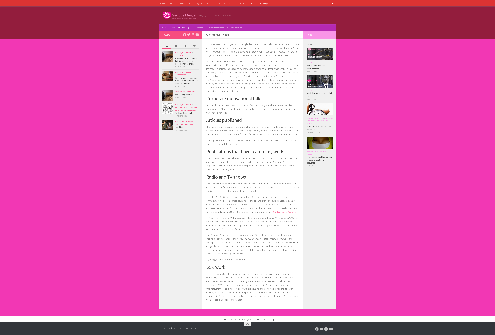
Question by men (181, 107)
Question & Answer (187, 121)
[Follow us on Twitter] (188, 34)
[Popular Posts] (175, 46)
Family (177, 92)
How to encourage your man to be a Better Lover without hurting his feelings (186, 80)
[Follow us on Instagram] (192, 34)
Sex (182, 110)
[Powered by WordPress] (171, 328)
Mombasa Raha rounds (184, 113)
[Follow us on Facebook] (184, 34)
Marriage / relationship (183, 53)
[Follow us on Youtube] (197, 34)
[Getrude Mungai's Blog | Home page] (179, 15)
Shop (231, 3)
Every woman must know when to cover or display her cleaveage (319, 160)
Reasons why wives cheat (185, 94)
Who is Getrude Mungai (259, 3)
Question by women (182, 124)
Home (163, 3)
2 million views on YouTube (284, 212)
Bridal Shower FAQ (177, 3)
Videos (309, 62)
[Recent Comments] (184, 46)
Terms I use (241, 3)
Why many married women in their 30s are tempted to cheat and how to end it (186, 61)
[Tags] (194, 46)
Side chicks (179, 127)
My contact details (204, 3)
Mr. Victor (329, 118)
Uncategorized (180, 55)
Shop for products (234, 27)
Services (219, 3)
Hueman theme (191, 328)
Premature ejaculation (316, 121)
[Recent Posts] (166, 46)
